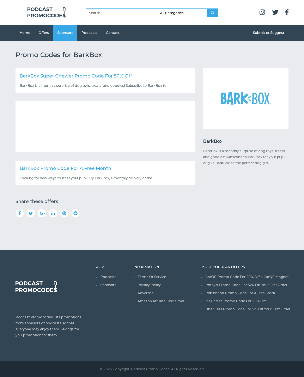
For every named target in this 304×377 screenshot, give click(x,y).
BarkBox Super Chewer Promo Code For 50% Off (76, 76)
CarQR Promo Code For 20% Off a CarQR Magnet (247, 277)
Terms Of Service (152, 277)
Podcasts (89, 33)
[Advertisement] (105, 126)
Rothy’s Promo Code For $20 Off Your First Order (246, 285)
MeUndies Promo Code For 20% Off (235, 301)
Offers (43, 33)
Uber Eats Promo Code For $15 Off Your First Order (247, 309)
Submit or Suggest (268, 33)
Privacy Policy (149, 285)
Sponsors (65, 33)
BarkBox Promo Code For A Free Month (65, 168)
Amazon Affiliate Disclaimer (161, 301)
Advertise (146, 293)
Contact (113, 33)
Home (25, 33)
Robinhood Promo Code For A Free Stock (240, 293)
